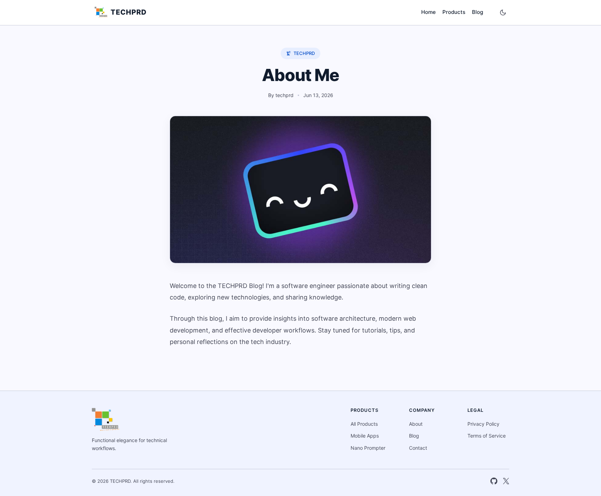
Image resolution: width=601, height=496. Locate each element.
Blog (477, 12)
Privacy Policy (483, 424)
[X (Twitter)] (506, 481)
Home (428, 12)
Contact (418, 448)
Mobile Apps (365, 436)
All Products (364, 424)
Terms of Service (486, 436)
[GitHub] (493, 481)
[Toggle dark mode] (503, 12)
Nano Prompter (368, 448)
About (416, 424)
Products (453, 12)
